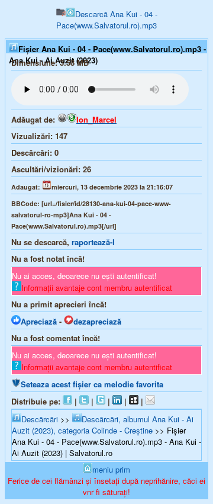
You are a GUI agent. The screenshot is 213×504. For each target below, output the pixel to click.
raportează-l (93, 242)
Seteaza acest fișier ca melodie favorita (92, 384)
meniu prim (111, 469)
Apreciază (39, 321)
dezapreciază (97, 321)
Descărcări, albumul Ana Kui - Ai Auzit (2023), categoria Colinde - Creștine (102, 424)
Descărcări (39, 419)
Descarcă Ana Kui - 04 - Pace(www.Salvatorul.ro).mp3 (106, 19)
